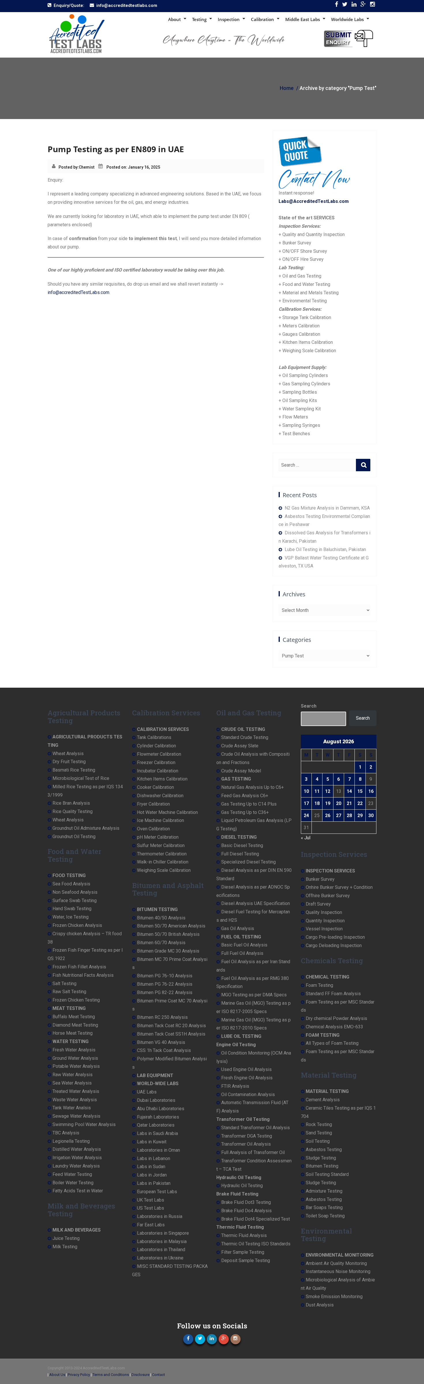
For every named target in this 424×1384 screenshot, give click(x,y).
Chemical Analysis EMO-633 (334, 1026)
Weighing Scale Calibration (164, 870)
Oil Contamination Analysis (248, 1094)
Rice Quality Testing (72, 811)
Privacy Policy (79, 1374)
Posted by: (69, 167)
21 (349, 803)
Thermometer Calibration (162, 854)
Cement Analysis (323, 1099)
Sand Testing (319, 1133)
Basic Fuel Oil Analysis (244, 945)
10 (306, 791)
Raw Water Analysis (72, 1074)
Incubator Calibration (157, 771)
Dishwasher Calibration (160, 795)
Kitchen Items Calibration (162, 779)
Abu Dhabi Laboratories (160, 1108)
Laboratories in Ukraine (160, 1258)
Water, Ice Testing (70, 917)
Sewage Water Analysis (76, 1116)
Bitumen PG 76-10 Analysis (164, 975)
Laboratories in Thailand (161, 1249)
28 (349, 815)
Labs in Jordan (152, 1175)
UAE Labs (147, 1092)
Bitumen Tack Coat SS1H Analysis (171, 1034)
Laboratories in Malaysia (162, 1241)
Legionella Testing (71, 1141)
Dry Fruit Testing (69, 761)
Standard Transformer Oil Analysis (255, 1127)
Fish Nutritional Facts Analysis (83, 975)
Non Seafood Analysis (74, 892)
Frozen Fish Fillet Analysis (79, 967)
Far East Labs (151, 1225)
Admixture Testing (324, 1191)
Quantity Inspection (325, 920)
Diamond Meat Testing (75, 1025)
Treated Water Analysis (75, 1091)
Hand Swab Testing (71, 908)
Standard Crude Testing (244, 737)
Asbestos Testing (324, 1149)
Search (308, 706)
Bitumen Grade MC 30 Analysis (168, 951)
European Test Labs (157, 1191)
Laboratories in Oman (158, 1150)
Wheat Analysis (68, 753)
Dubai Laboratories (156, 1100)
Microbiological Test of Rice (80, 778)
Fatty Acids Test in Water (77, 1190)
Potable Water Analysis (76, 1066)
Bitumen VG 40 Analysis (161, 1042)
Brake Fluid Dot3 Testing (246, 1202)
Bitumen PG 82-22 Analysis (164, 992)
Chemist (87, 167)
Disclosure (140, 1374)
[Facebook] (336, 5)
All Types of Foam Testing (332, 1043)
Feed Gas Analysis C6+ (244, 795)
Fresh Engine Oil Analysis (247, 1078)
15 (360, 791)
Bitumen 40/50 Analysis (161, 918)
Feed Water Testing (72, 1174)
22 (360, 803)
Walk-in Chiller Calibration (162, 862)
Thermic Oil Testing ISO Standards (255, 1244)
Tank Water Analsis (71, 1107)
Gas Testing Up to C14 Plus (249, 804)
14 (349, 791)
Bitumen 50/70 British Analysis (168, 934)
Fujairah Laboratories (158, 1117)
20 (338, 803)
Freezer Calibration (156, 762)
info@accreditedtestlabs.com (126, 5)
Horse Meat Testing (72, 1033)
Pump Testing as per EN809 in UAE (116, 149)
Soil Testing (318, 1141)
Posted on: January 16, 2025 (133, 167)
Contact (158, 1374)
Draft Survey (318, 904)
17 (306, 803)
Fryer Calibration (153, 804)
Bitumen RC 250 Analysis (162, 1017)
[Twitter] (345, 5)
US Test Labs (150, 1208)
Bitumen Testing (322, 1166)
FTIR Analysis (235, 1086)
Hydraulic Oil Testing (242, 1185)
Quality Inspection (324, 912)
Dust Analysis (320, 1305)
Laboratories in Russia (159, 1216)
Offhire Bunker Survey (328, 895)
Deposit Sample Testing (245, 1260)
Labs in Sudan (151, 1166)
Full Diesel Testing (240, 854)
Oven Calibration (153, 828)
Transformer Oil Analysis (246, 1144)
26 (327, 815)
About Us (57, 1374)
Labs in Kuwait (151, 1141)
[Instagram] (372, 5)
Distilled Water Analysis (76, 1149)
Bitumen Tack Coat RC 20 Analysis (171, 1025)
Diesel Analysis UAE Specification (255, 903)
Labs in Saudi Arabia (157, 1133)
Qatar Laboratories (156, 1125)
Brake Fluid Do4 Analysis (246, 1210)
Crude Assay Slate (239, 745)
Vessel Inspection (324, 929)
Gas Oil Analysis (237, 928)
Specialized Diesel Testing (248, 862)
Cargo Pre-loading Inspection (335, 937)
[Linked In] (354, 5)
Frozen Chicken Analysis (77, 925)
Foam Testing (319, 985)
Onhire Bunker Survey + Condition (339, 887)
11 (317, 791)
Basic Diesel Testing (242, 845)
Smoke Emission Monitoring (334, 1296)
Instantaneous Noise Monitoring (338, 1271)
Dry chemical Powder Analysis (336, 1018)
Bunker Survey (320, 879)
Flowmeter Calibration (159, 754)
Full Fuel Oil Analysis (242, 953)
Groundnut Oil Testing (73, 836)
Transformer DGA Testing (246, 1136)
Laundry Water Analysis (76, 1166)
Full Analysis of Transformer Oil (253, 1152)
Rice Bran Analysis (71, 803)
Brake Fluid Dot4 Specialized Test (255, 1219)
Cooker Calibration (155, 787)
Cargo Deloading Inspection (334, 945)
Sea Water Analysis (72, 1083)
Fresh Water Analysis (73, 1050)
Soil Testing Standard (327, 1174)
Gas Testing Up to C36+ (245, 812)
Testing (199, 19)
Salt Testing (64, 983)
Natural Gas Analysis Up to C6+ (252, 787)
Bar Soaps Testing (324, 1207)
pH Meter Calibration (158, 837)
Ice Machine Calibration (160, 820)
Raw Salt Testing (69, 991)
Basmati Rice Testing (73, 770)
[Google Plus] (363, 5)
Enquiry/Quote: (69, 5)
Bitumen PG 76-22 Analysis (164, 984)
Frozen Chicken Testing (76, 1000)
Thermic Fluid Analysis (244, 1235)
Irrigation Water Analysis (77, 1157)
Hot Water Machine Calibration (167, 812)
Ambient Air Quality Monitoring (336, 1263)
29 (360, 815)
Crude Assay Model (241, 771)
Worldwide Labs (347, 19)
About (174, 19)
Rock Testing (319, 1124)
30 (371, 815)
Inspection (229, 19)
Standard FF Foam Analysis (333, 993)
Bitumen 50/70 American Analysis (171, 926)
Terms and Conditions (111, 1374)
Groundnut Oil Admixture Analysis (85, 828)
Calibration (262, 19)
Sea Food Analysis (71, 884)
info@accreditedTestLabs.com (78, 292)
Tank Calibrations (154, 737)
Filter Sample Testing (242, 1252)
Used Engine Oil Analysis (246, 1069)
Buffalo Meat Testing (73, 1016)
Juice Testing (66, 1238)
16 (371, 791)
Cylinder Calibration (156, 745)
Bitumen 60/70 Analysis (161, 942)
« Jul (305, 837)
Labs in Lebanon (153, 1158)
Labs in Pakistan (153, 1183)
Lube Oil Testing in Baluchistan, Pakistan (325, 549)
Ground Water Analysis (75, 1058)
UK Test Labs (150, 1200)
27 (338, 815)
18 (317, 803)
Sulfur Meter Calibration (161, 845)
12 (327, 791)
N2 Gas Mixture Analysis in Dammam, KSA (327, 508)
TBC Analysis (65, 1133)
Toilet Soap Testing (325, 1216)
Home (287, 88)
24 (306, 815)
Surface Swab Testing (74, 900)
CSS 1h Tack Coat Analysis (164, 1050)
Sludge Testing (321, 1158)
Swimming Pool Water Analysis (84, 1124)
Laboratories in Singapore (163, 1233)
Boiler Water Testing (72, 1182)
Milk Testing (64, 1246)
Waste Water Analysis (74, 1099)
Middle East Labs (302, 19)
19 (327, 803)
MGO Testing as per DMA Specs (254, 995)
